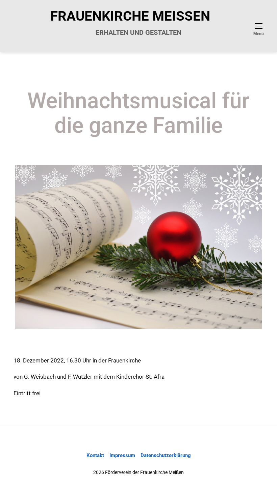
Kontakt (95, 455)
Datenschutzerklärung (166, 455)
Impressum (122, 455)
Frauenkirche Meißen (130, 16)
